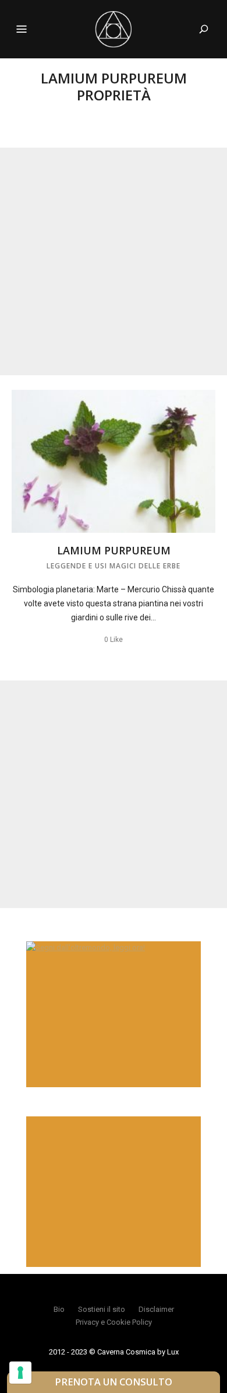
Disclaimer (156, 1309)
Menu (21, 29)
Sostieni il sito (101, 1309)
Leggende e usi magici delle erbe (113, 566)
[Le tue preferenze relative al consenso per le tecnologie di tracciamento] (20, 1372)
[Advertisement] (113, 261)
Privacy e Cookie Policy (114, 1322)
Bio (59, 1309)
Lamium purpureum (114, 550)
